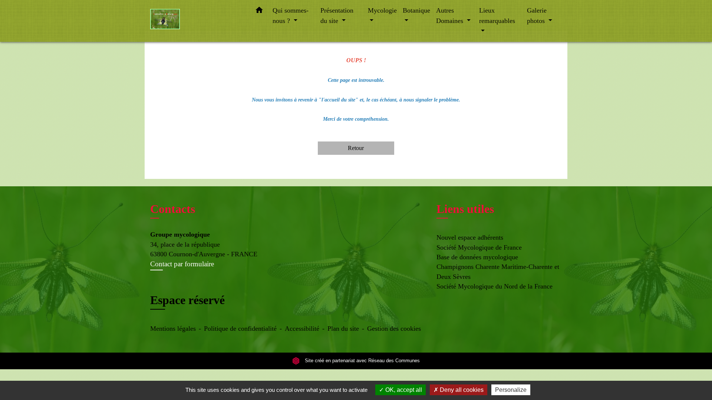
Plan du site (343, 328)
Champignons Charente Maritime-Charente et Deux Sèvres (497, 271)
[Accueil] (196, 21)
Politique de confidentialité (240, 328)
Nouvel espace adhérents (469, 237)
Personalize (511, 390)
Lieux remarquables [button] (497, 15)
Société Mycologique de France (479, 247)
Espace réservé (187, 300)
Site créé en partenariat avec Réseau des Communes (361, 361)
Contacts (172, 209)
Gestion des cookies (394, 328)
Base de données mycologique (477, 257)
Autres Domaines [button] (450, 15)
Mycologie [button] (382, 10)
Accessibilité (302, 328)
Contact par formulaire (182, 264)
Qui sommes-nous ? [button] (291, 15)
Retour (356, 148)
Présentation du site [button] (336, 15)
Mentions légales (173, 328)
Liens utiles (465, 209)
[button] (259, 12)
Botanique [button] (416, 10)
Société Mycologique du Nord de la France (494, 286)
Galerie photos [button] (537, 15)
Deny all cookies (461, 390)
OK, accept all (403, 390)
